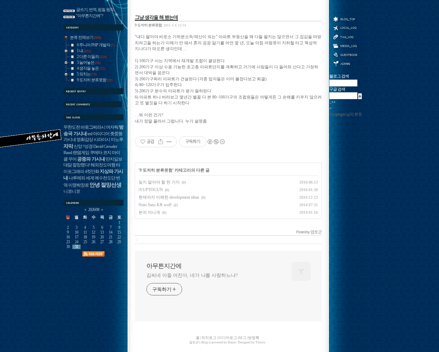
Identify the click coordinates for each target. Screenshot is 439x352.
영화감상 (84, 139)
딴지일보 (114, 159)
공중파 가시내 (91, 159)
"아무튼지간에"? (89, 16)
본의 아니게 (149, 212)
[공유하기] (160, 142)
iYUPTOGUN (151, 189)
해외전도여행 (103, 165)
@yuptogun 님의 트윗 (345, 114)
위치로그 (345, 27)
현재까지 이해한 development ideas (169, 197)
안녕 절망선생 (105, 184)
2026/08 (93, 210)
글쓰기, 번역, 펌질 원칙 (95, 10)
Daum (232, 342)
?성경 (88, 146)
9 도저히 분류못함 (148, 25)
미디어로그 (345, 46)
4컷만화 (92, 171)
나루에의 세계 (81, 178)
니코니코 (71, 191)
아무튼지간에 (163, 265)
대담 (67, 165)
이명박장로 (78, 185)
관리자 (345, 63)
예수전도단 (105, 178)
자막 (68, 146)
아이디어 (101, 133)
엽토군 (194, 342)
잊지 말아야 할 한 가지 (159, 182)
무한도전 (71, 127)
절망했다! (81, 165)
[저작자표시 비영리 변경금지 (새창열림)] (215, 141)
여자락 (112, 127)
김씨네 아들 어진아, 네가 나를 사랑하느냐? (192, 275)
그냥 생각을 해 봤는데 (156, 17)
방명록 (345, 54)
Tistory (260, 342)
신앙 (78, 146)
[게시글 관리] (169, 142)
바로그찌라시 (93, 127)
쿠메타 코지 (100, 152)
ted (89, 133)
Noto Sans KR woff (155, 204)
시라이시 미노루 (108, 139)
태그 (345, 37)
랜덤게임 (81, 152)
